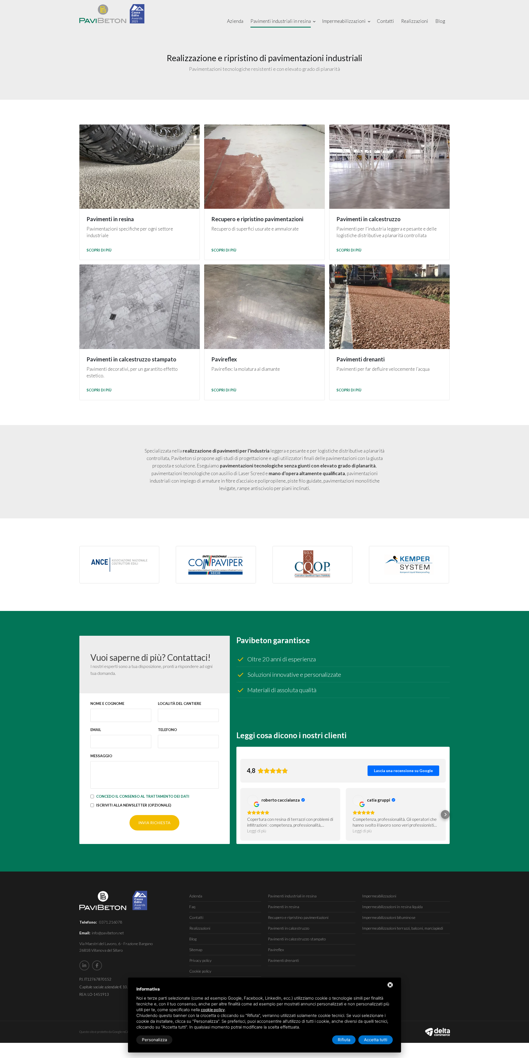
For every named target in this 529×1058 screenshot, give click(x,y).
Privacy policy (200, 960)
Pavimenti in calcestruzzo (288, 928)
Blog (440, 21)
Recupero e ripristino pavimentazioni (298, 917)
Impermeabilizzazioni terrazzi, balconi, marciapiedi (402, 928)
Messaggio (101, 756)
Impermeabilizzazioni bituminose (388, 917)
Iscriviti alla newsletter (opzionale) (133, 805)
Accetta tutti (375, 1039)
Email (95, 729)
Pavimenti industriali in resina (280, 21)
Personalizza (154, 1039)
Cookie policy (200, 971)
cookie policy (213, 1009)
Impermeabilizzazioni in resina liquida (392, 906)
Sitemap (195, 949)
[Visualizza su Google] (252, 800)
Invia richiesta (154, 822)
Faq (192, 906)
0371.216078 (110, 922)
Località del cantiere (179, 703)
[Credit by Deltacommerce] (437, 1032)
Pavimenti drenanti (283, 960)
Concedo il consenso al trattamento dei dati (142, 796)
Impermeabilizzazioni (344, 21)
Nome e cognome (107, 703)
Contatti (385, 21)
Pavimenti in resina (283, 906)
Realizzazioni (414, 21)
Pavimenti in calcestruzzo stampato (297, 939)
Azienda (235, 21)
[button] (240, 814)
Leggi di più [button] (256, 830)
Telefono (167, 729)
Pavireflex (276, 949)
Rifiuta (344, 1039)
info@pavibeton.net (108, 932)
